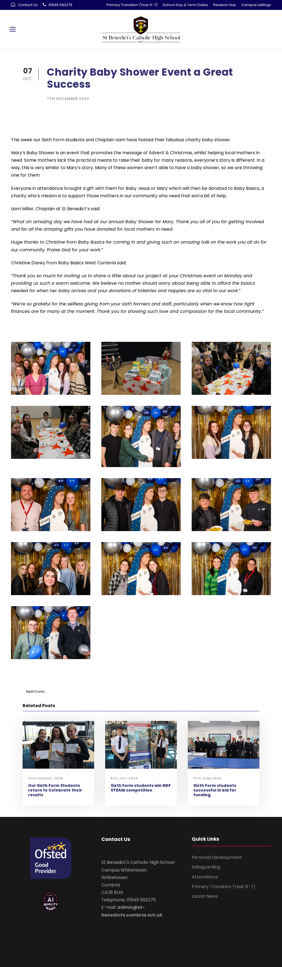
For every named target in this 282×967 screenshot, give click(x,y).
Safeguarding (206, 867)
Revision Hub (224, 4)
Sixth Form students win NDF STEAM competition (141, 788)
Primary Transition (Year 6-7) (132, 4)
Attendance (205, 877)
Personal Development (217, 857)
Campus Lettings (256, 4)
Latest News (205, 896)
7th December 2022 (68, 98)
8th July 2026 (124, 778)
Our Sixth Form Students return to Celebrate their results (55, 790)
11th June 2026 (207, 778)
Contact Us (28, 4)
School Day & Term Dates (185, 4)
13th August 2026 (45, 778)
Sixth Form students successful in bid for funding (214, 790)
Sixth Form (35, 691)
